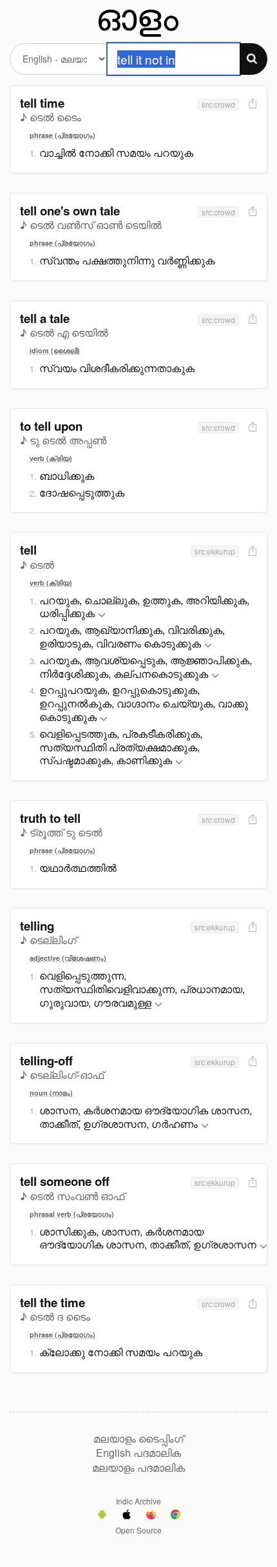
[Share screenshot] (251, 104)
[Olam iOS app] (126, 1516)
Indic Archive (138, 1500)
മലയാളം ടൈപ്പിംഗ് (138, 1439)
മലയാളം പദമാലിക (138, 1468)
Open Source (138, 1529)
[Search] (253, 59)
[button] (102, 615)
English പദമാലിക (138, 1453)
